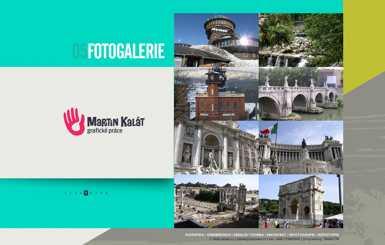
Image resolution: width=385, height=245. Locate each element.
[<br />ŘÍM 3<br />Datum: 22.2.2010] (301, 147)
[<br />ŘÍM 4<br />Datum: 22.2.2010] (216, 147)
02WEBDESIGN (219, 235)
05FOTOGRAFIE (302, 235)
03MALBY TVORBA (248, 235)
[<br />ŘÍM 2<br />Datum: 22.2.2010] (216, 201)
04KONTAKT (276, 235)
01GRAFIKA (194, 235)
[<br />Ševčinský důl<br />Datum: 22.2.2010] (216, 94)
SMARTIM (331, 239)
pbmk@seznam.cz (251, 239)
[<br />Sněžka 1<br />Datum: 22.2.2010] (301, 40)
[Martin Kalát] (104, 135)
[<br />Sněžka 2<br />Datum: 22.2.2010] (216, 40)
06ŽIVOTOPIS (328, 235)
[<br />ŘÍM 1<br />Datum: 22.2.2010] (301, 201)
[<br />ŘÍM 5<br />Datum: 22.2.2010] (301, 94)
